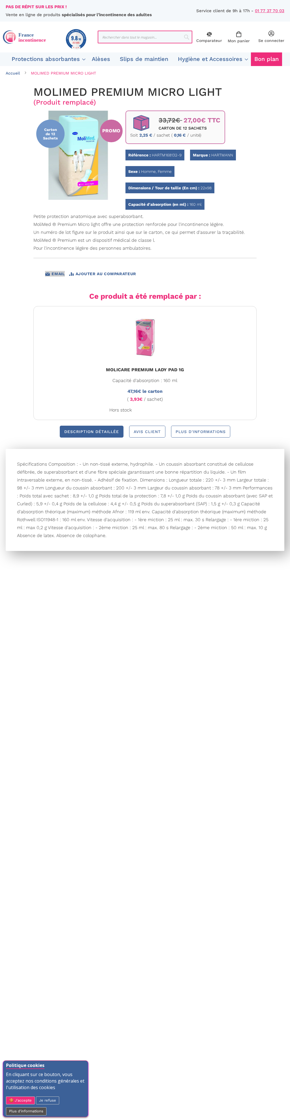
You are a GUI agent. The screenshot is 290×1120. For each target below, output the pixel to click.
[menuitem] (47, 59)
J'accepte (23, 1100)
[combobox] (145, 37)
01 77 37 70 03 (269, 10)
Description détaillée (91, 431)
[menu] (145, 59)
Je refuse (47, 1100)
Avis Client (147, 431)
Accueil (13, 73)
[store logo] (50, 37)
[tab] (91, 432)
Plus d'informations (26, 1111)
